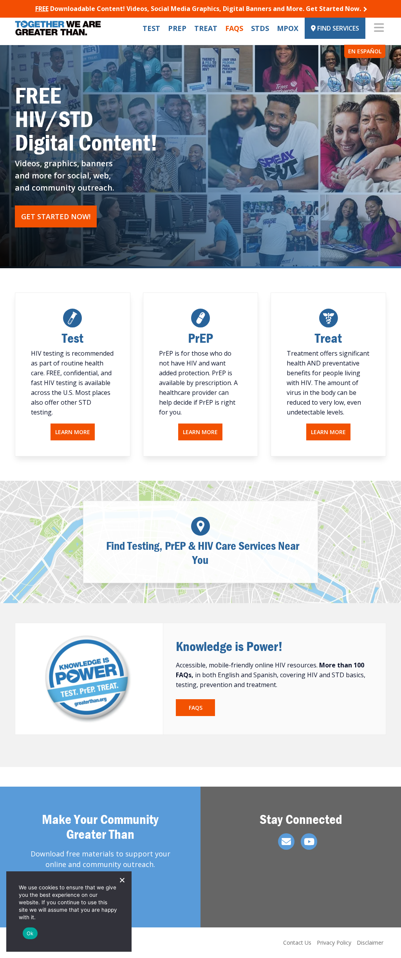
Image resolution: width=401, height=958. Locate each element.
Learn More (72, 432)
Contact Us (297, 942)
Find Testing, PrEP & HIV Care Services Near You (200, 552)
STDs (260, 28)
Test (151, 28)
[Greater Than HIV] (58, 28)
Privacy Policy (334, 942)
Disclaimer (370, 942)
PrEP (177, 28)
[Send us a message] (286, 841)
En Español (364, 51)
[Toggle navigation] (379, 28)
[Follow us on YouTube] (309, 841)
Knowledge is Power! (229, 646)
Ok (30, 933)
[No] (122, 880)
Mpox (287, 28)
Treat (205, 28)
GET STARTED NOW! (55, 216)
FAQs (234, 28)
